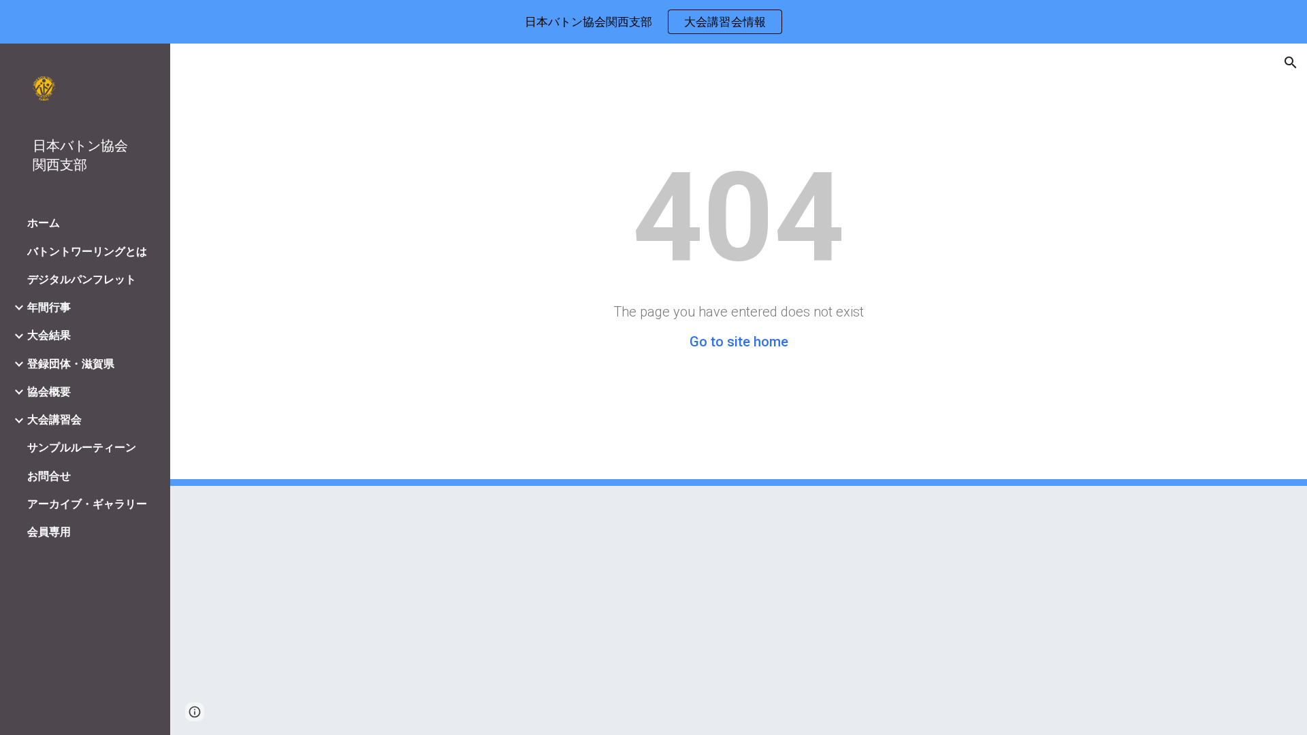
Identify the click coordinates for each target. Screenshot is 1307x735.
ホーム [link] (43, 222)
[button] (1290, 62)
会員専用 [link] (49, 531)
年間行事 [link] (49, 307)
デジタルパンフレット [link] (81, 279)
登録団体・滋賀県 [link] (70, 363)
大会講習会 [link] (54, 419)
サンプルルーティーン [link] (81, 447)
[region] (653, 22)
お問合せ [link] (49, 476)
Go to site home (739, 341)
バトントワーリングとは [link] (87, 251)
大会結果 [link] (49, 335)
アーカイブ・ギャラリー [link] (87, 503)
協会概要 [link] (49, 391)
